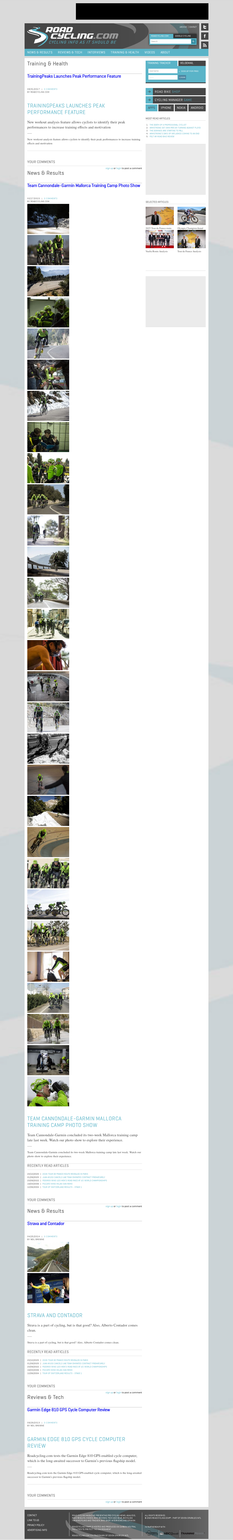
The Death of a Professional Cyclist (168, 125)
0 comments (50, 89)
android (197, 108)
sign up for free (188, 71)
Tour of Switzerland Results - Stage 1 (62, 1187)
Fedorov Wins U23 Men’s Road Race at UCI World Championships (74, 1181)
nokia (181, 108)
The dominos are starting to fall (166, 131)
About (165, 52)
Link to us (33, 1520)
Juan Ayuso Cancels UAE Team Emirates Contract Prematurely (73, 1177)
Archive (183, 27)
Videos (150, 52)
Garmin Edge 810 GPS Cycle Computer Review (68, 1410)
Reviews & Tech (70, 52)
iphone (166, 108)
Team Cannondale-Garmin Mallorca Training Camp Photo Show (83, 185)
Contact (193, 27)
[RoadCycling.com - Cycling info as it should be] (73, 36)
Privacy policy (35, 1525)
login (118, 168)
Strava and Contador (45, 1224)
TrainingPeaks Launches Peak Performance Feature (74, 76)
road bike (167, 91)
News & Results (39, 52)
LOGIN (182, 77)
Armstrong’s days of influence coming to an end (174, 134)
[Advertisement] (142, 11)
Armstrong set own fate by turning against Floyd (175, 128)
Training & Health (125, 52)
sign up (109, 168)
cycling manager (173, 100)
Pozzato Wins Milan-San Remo (57, 1184)
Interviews (96, 52)
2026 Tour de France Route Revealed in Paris (65, 1174)
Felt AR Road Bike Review (162, 137)
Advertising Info (37, 1530)
